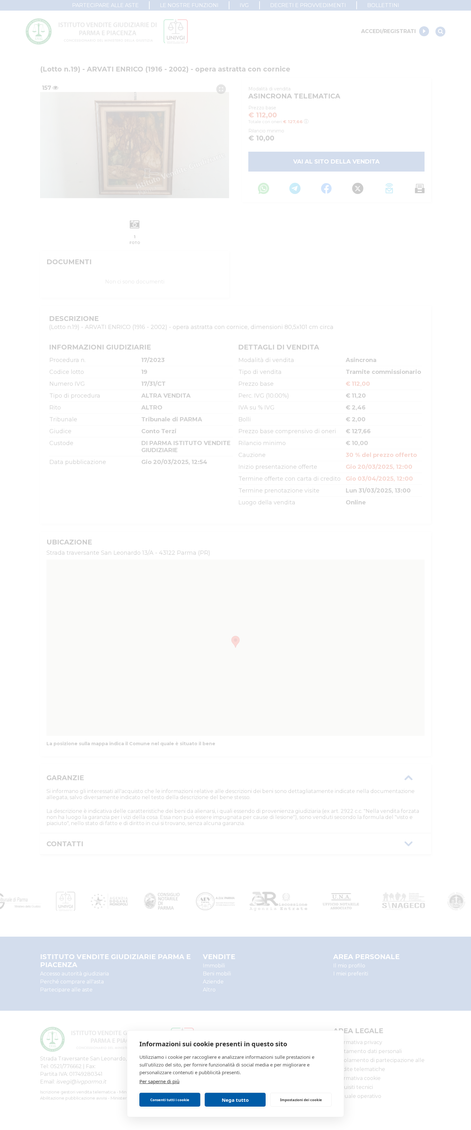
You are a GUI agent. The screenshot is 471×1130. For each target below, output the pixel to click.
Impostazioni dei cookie (301, 1099)
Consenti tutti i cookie (169, 1099)
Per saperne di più (159, 1081)
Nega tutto (235, 1100)
